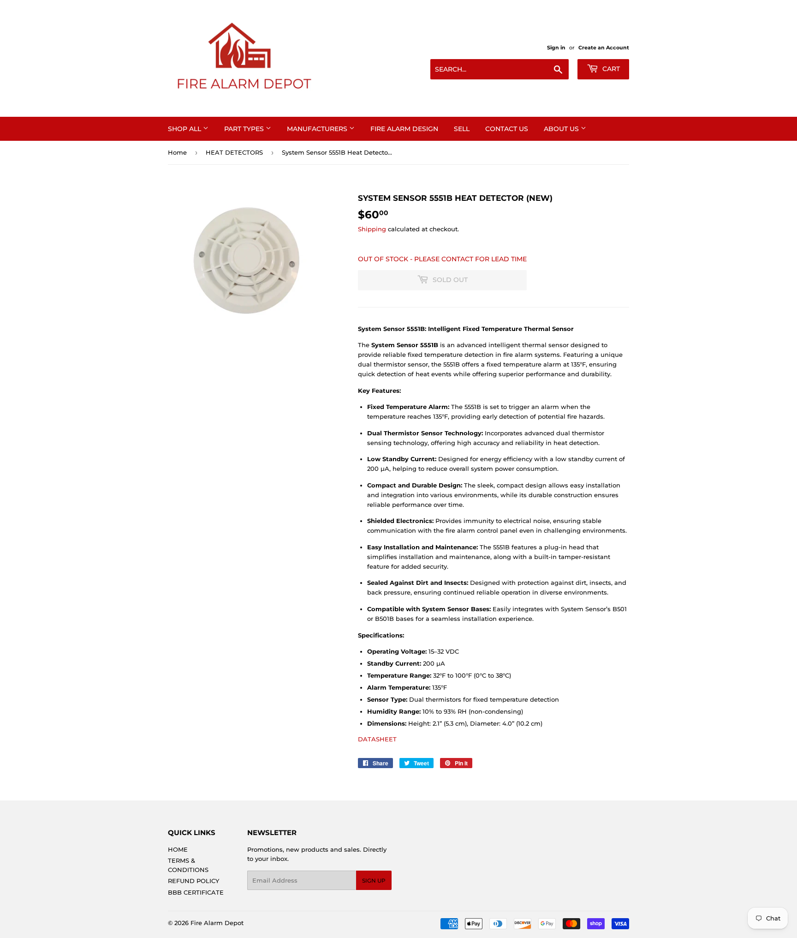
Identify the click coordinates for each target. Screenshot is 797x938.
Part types (245, 129)
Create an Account (603, 47)
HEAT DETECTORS (234, 152)
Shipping (372, 229)
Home (177, 152)
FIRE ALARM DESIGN (404, 129)
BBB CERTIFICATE (196, 892)
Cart (610, 69)
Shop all (185, 129)
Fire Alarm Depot (217, 922)
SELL (462, 129)
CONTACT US (506, 129)
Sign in (556, 47)
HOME (178, 849)
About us (562, 129)
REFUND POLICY (193, 880)
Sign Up (374, 880)
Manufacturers (318, 129)
